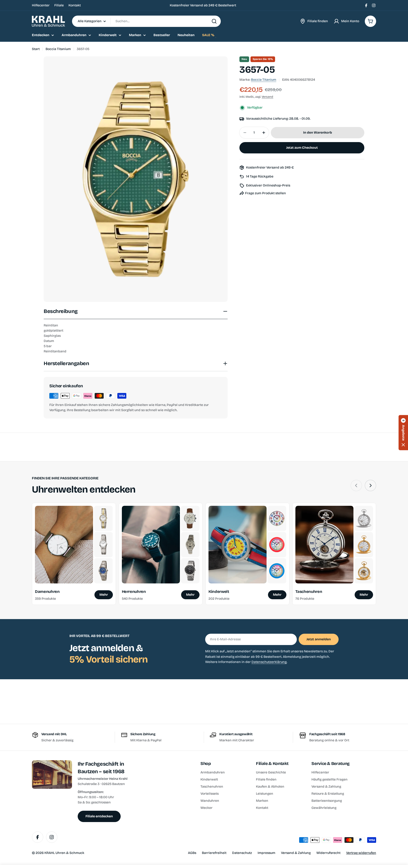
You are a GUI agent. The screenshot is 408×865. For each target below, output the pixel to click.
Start (36, 49)
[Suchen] (214, 21)
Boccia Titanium (58, 49)
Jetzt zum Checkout (302, 148)
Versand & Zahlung (296, 853)
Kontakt (74, 5)
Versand (267, 97)
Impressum (266, 853)
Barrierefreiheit (214, 853)
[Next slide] (370, 485)
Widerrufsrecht (328, 853)
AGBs (192, 853)
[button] (403, 432)
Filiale (59, 5)
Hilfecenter (41, 5)
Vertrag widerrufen (361, 853)
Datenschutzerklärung (269, 662)
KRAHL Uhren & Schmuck (64, 853)
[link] (103, 518)
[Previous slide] (356, 485)
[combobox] (146, 21)
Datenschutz (242, 853)
